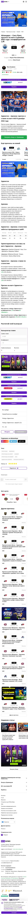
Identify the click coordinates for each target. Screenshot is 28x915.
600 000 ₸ (20, 82)
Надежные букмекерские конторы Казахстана (11, 778)
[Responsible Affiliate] (14, 900)
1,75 (12, 310)
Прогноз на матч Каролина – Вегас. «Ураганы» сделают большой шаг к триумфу (12, 532)
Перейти (14, 86)
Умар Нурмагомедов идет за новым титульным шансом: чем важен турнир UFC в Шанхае (8, 737)
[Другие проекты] (5, 1)
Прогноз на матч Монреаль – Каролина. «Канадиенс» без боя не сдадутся (13, 628)
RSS (2, 804)
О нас (2, 797)
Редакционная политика (6, 815)
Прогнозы (4, 451)
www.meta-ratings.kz (17, 849)
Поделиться (13, 468)
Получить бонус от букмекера (14, 137)
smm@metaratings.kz (10, 867)
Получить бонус (14, 769)
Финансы (3, 828)
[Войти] (23, 1)
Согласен (14, 912)
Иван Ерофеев (11, 67)
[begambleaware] (14, 895)
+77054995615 (8, 869)
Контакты (3, 795)
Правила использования (7, 808)
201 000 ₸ (20, 399)
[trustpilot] (4, 895)
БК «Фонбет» (23, 317)
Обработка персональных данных (9, 812)
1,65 (2, 280)
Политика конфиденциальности (8, 806)
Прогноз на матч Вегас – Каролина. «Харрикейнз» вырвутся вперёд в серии (13, 560)
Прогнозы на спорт (7, 454)
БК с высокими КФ (6, 786)
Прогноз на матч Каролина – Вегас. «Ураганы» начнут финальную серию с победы (13, 586)
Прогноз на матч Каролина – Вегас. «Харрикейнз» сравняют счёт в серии (13, 572)
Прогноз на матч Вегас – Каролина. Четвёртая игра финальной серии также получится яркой (13, 547)
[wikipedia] (17, 890)
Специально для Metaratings (8, 802)
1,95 (16, 317)
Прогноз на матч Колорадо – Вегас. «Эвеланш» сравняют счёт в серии (12, 680)
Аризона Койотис (23, 50)
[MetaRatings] (5, 841)
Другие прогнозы (7, 509)
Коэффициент (5, 340)
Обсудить (7, 431)
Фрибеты (3, 789)
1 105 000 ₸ (20, 388)
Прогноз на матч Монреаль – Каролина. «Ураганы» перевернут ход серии (13, 655)
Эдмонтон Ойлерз (5, 50)
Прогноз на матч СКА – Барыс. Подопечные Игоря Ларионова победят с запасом (11, 154)
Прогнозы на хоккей (7, 456)
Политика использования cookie (8, 810)
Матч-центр (4, 491)
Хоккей (17, 454)
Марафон (11, 451)
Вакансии (3, 799)
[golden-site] (8, 890)
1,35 (2, 272)
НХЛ (16, 456)
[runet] (2, 890)
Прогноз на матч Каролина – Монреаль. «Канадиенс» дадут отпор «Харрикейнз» (13, 708)
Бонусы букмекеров (7, 782)
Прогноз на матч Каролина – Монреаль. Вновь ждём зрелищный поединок (13, 667)
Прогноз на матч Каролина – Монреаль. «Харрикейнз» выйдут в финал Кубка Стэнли (13, 600)
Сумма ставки (5, 333)
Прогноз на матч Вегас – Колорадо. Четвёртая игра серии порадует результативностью (12, 642)
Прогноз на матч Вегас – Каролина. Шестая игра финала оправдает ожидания (12, 518)
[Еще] (26, 1)
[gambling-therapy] (4, 900)
